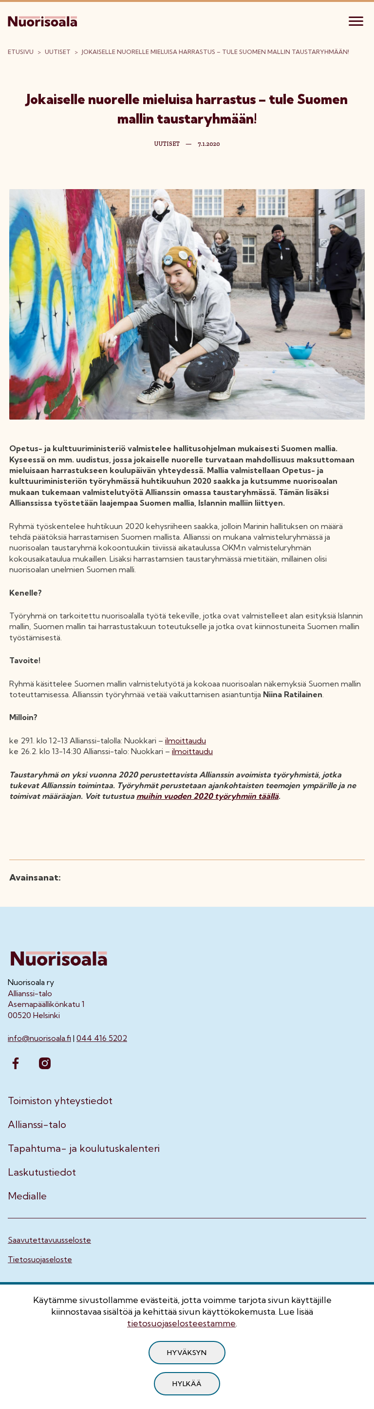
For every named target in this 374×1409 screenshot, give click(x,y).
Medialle (27, 1196)
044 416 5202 (101, 1038)
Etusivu (21, 51)
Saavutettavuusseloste (49, 1240)
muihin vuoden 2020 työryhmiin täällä (207, 796)
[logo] (43, 20)
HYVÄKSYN (187, 1352)
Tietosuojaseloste (40, 1259)
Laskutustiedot (42, 1172)
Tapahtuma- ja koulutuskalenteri (84, 1148)
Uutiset (58, 51)
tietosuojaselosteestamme (181, 1323)
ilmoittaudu (185, 740)
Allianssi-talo (37, 1124)
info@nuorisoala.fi (39, 1038)
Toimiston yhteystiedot (60, 1101)
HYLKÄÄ (186, 1383)
